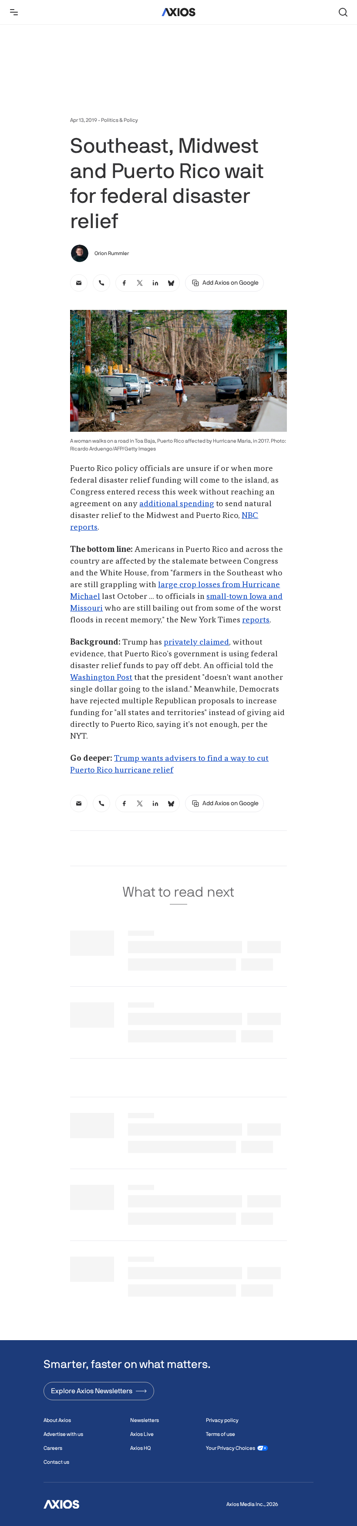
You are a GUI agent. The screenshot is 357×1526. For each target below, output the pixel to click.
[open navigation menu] (14, 12)
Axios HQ (140, 1448)
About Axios (57, 1420)
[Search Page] (343, 12)
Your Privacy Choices (230, 1448)
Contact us (56, 1462)
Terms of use (220, 1434)
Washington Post (101, 678)
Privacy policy (222, 1420)
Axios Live (142, 1434)
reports (255, 620)
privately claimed (196, 642)
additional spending (176, 504)
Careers (53, 1448)
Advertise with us (63, 1434)
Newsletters (144, 1420)
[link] (79, 283)
